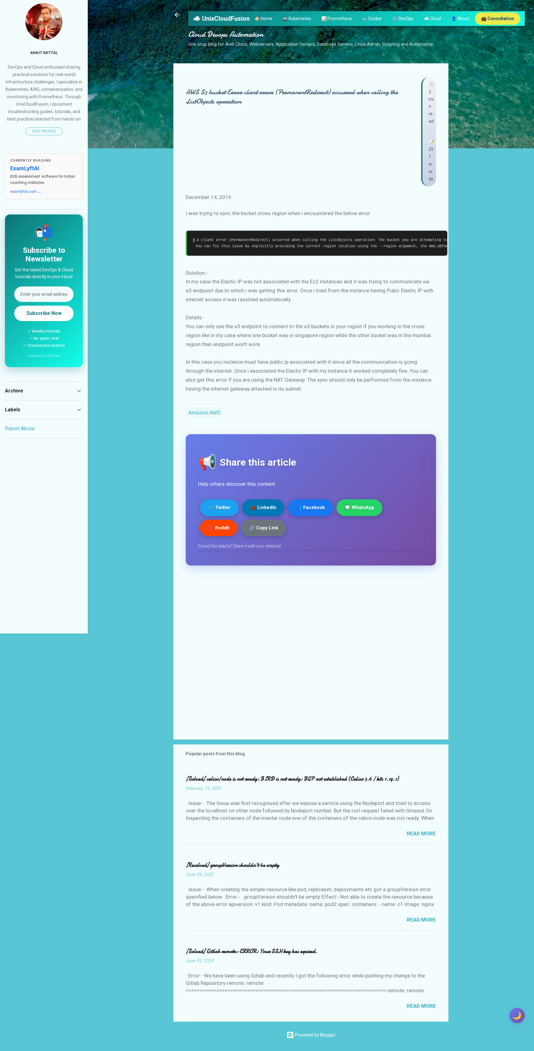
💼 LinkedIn (263, 507)
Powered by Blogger (315, 1035)
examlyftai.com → (25, 191)
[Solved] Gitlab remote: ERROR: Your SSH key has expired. (251, 951)
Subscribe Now (44, 313)
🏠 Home (263, 18)
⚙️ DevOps (402, 18)
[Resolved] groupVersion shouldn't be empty (232, 865)
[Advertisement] (44, 536)
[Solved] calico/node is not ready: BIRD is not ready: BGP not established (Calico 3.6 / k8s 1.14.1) (292, 779)
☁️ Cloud (432, 18)
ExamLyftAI (24, 168)
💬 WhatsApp (359, 507)
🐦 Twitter (219, 507)
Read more (421, 833)
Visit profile (44, 131)
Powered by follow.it (44, 356)
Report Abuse (20, 428)
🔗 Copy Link (263, 528)
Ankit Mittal (44, 52)
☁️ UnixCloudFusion (221, 18)
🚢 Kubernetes (296, 18)
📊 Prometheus (336, 18)
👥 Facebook (310, 507)
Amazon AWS (204, 412)
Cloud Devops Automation (225, 34)
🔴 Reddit (218, 528)
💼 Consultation (497, 18)
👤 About (460, 18)
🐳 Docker (372, 18)
